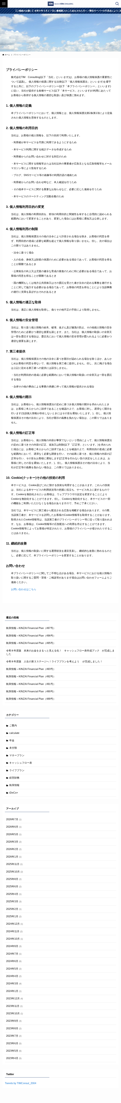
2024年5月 (13, 968)
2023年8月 (13, 1028)
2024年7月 (13, 953)
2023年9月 (13, 1020)
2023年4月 (13, 1058)
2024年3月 (13, 983)
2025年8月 (13, 879)
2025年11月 (14, 864)
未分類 (13, 747)
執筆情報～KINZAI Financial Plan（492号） (31, 676)
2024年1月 (13, 991)
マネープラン (16, 755)
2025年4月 (13, 894)
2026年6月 (13, 826)
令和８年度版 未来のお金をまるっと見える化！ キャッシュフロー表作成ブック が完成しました (60, 652)
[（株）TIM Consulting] (60, 4)
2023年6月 (13, 1043)
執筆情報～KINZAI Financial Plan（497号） (31, 628)
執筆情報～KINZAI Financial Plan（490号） (31, 691)
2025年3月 (13, 901)
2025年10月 (14, 871)
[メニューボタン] (4, 4)
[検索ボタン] (117, 4)
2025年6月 (13, 886)
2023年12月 (14, 998)
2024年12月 (14, 923)
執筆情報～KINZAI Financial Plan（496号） (31, 635)
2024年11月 (14, 931)
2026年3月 (13, 841)
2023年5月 (13, 1050)
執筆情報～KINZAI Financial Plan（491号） (31, 684)
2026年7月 (13, 819)
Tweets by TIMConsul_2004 (20, 1083)
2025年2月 (13, 909)
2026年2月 (13, 849)
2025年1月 (13, 916)
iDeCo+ (13, 792)
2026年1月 (13, 856)
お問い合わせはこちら (23, 589)
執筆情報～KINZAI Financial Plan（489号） (31, 698)
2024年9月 (13, 946)
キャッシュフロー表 (20, 762)
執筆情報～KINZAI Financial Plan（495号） (31, 643)
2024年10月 (14, 938)
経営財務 (14, 777)
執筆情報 (14, 785)
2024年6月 (13, 961)
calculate (14, 733)
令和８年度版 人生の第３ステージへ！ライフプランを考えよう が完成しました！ (54, 661)
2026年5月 (13, 834)
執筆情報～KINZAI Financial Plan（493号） (31, 669)
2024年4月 (13, 976)
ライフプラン (16, 770)
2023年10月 (14, 1013)
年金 (11, 740)
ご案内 (13, 725)
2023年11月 (14, 1006)
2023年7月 (13, 1035)
